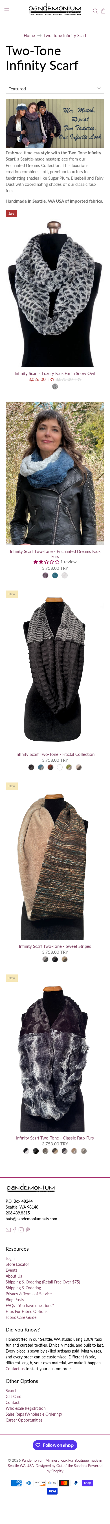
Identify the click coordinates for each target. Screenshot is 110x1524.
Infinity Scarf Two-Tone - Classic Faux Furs (55, 1137)
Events (11, 1270)
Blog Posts (15, 1299)
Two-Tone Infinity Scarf (64, 35)
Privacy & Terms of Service (29, 1293)
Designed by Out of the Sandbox (61, 1466)
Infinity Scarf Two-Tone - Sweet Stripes (55, 946)
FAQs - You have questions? (30, 1305)
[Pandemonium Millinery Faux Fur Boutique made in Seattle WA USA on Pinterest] (27, 1230)
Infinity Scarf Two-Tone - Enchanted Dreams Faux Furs (55, 554)
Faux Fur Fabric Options (26, 1311)
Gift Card (13, 1396)
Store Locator (17, 1264)
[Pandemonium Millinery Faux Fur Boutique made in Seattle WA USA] (55, 11)
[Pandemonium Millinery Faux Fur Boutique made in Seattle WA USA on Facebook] (14, 1230)
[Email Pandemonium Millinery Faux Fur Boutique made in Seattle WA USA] (8, 1230)
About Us (14, 1276)
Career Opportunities (24, 1420)
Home (29, 35)
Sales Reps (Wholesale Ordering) (34, 1414)
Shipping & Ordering (23, 1287)
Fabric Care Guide (21, 1317)
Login (10, 1258)
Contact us (15, 1368)
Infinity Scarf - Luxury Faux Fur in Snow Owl (55, 373)
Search (11, 1390)
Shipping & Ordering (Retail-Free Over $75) (43, 1282)
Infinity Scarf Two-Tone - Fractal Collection (55, 754)
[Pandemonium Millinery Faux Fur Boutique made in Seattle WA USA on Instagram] (21, 1230)
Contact (12, 1402)
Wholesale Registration (26, 1408)
